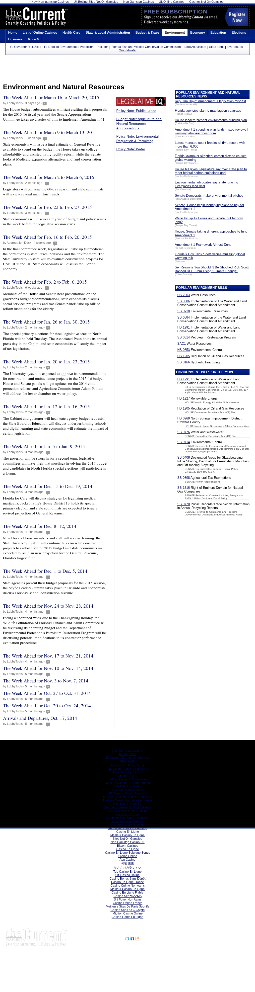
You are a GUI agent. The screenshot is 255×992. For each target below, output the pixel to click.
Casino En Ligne (127, 814)
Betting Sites (127, 754)
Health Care (71, 32)
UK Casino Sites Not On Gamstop (127, 757)
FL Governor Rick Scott (25, 47)
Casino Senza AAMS (128, 896)
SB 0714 (183, 442)
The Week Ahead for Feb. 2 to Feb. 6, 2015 (45, 282)
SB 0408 (183, 457)
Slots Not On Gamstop (127, 786)
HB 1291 (183, 327)
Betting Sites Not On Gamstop (128, 779)
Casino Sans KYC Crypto (128, 910)
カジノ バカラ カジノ (127, 867)
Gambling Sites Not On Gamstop (127, 818)
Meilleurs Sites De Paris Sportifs (127, 906)
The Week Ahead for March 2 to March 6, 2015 (48, 177)
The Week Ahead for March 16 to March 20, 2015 (51, 97)
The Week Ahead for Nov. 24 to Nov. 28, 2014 (48, 606)
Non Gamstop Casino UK (128, 842)
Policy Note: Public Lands (136, 111)
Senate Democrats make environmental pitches (209, 195)
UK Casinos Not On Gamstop (127, 769)
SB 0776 (183, 432)
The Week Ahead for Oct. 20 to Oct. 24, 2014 (47, 705)
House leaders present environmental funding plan (211, 120)
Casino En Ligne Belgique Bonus (127, 852)
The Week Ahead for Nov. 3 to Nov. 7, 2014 (45, 680)
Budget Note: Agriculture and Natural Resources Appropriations (139, 123)
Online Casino (127, 776)
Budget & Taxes (147, 32)
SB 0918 (183, 311)
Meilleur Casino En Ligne (127, 835)
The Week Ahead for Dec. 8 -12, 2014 (39, 526)
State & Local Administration (108, 32)
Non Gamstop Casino (127, 772)
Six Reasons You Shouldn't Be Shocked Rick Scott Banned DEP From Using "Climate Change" (212, 269)
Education (218, 32)
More (32, 39)
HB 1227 (183, 398)
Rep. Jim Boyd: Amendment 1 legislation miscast (210, 101)
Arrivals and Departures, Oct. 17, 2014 (40, 718)
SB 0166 (183, 362)
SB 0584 (183, 317)
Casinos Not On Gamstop (127, 825)
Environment (175, 32)
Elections (239, 32)
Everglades (235, 47)
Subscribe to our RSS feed (162, 938)
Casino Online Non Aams (128, 885)
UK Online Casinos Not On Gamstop (127, 797)
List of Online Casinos (40, 32)
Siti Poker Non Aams (127, 899)
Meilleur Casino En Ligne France (127, 783)
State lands (216, 47)
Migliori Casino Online (128, 913)
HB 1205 (183, 356)
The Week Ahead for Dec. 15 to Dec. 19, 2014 (47, 486)
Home (12, 32)
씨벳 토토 (127, 863)
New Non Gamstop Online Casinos (127, 807)
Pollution (103, 47)
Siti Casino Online (127, 875)
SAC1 (181, 343)
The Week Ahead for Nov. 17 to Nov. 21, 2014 (48, 656)
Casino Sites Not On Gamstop (127, 811)
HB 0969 (183, 418)
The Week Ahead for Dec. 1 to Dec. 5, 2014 (45, 571)
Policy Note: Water (130, 149)
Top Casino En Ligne (127, 871)
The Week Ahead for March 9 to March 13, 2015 (50, 132)
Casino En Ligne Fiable (127, 892)
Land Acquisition (195, 47)
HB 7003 (183, 295)
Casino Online (127, 856)
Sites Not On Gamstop (127, 804)
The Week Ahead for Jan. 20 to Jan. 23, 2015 (46, 361)
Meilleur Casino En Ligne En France (127, 800)
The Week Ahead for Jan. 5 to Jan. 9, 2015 (44, 446)
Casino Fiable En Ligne (127, 917)
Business (15, 39)
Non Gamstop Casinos (127, 750)
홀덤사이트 (127, 761)
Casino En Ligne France (127, 882)
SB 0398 (183, 478)
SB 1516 (183, 488)
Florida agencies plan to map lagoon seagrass (208, 110)
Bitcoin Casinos (127, 845)
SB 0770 (183, 504)
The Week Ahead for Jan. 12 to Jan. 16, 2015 (46, 406)
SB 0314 (183, 337)
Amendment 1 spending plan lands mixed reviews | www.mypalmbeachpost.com (211, 131)
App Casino (127, 859)
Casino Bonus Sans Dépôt (127, 878)
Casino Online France (127, 903)
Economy (197, 32)
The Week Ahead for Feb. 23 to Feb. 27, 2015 (47, 207)
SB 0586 (183, 301)
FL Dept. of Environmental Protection (69, 47)
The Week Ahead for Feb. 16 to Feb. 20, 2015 (47, 237)
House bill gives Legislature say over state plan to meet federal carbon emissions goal (211, 171)
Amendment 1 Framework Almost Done (203, 245)
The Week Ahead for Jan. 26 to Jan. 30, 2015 (46, 322)
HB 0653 (183, 350)
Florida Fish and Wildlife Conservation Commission (146, 47)
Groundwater (127, 50)
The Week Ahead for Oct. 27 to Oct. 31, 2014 (47, 693)
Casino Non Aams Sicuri (127, 765)
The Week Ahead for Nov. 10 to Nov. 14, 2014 (48, 668)
